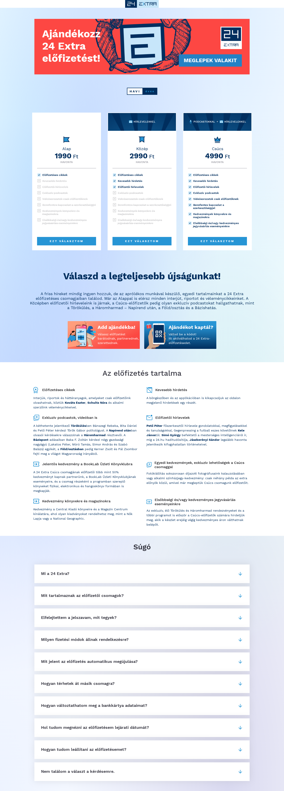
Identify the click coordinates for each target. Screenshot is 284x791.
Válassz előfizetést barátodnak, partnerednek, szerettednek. (118, 338)
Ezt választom (67, 241)
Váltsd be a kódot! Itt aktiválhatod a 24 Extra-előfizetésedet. (189, 338)
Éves (150, 91)
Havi (135, 91)
